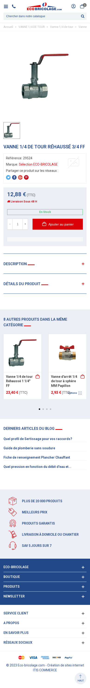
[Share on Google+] (20, 177)
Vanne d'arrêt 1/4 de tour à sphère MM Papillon (64, 381)
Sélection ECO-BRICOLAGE (38, 164)
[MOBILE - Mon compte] (73, 6)
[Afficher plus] (82, 377)
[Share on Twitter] (8, 177)
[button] (39, 409)
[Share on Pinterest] (26, 177)
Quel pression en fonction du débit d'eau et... (37, 467)
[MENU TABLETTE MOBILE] (7, 6)
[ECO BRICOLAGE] (44, 6)
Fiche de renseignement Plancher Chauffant (36, 457)
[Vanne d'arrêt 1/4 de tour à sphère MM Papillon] (67, 353)
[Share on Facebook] (14, 177)
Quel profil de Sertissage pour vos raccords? (37, 439)
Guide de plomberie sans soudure (29, 448)
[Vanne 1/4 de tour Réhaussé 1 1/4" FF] (22, 353)
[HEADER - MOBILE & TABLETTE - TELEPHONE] (16, 6)
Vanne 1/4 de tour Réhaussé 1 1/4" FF (19, 381)
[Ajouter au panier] (37, 377)
